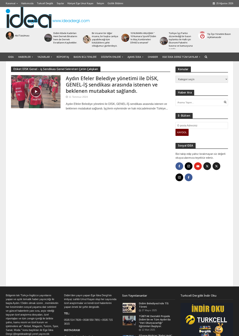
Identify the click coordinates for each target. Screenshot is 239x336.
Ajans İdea (134, 56)
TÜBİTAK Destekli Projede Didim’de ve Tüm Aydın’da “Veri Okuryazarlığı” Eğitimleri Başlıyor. (155, 321)
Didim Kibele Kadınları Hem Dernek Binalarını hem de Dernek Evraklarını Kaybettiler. (65, 38)
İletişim (100, 3)
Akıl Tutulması (22, 35)
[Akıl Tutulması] (9, 36)
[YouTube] (198, 166)
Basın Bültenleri (84, 56)
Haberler (24, 56)
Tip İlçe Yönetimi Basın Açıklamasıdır (219, 35)
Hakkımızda (27, 3)
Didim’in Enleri (111, 56)
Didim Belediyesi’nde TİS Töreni (153, 305)
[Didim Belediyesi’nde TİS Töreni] (129, 307)
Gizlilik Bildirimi (115, 3)
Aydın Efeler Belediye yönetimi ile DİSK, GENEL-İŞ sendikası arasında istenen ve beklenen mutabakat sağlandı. (112, 84)
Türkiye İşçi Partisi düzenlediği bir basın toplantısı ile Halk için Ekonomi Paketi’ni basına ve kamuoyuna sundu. (181, 41)
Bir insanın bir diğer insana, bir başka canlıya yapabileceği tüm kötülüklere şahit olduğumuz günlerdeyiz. (105, 39)
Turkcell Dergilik (45, 3)
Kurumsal (10, 3)
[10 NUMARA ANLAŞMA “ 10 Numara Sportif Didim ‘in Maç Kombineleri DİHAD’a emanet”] (125, 38)
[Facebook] (179, 166)
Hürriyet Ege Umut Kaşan (80, 3)
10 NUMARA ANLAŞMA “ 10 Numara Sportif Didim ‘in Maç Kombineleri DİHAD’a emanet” (143, 38)
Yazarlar (43, 56)
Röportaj (63, 56)
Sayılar (60, 3)
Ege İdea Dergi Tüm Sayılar (180, 56)
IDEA (11, 56)
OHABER (153, 56)
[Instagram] (188, 166)
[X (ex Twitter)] (207, 166)
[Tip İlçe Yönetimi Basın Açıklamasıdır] (202, 36)
